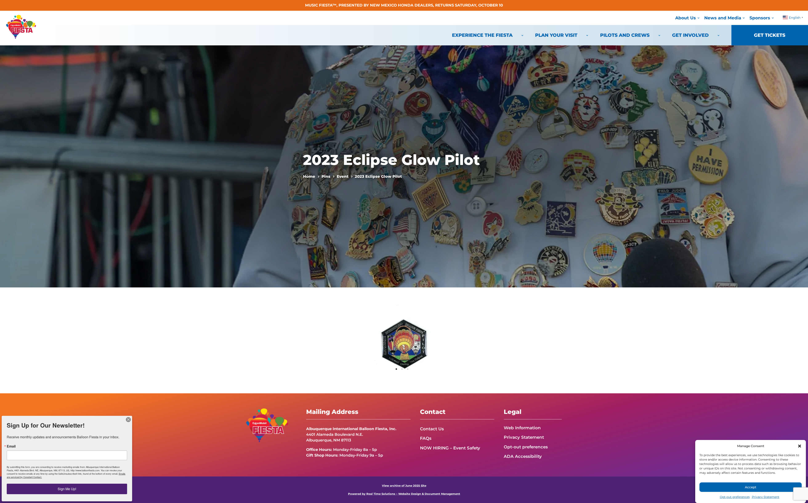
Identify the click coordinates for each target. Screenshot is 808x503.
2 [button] (402, 369)
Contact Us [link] (432, 428)
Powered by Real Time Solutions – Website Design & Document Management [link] (404, 493)
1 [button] (396, 369)
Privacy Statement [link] (765, 497)
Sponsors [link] (760, 17)
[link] (21, 37)
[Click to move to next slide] (441, 340)
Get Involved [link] (690, 35)
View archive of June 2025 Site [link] (404, 485)
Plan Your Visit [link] (556, 35)
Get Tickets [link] (769, 35)
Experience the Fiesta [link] (482, 35)
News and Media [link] (722, 17)
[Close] (128, 419)
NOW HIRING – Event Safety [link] (450, 447)
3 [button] (407, 369)
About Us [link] (685, 17)
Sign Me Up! (67, 488)
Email (11, 446)
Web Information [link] (522, 427)
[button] (799, 446)
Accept (750, 487)
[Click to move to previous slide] (366, 340)
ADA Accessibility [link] (523, 456)
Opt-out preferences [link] (735, 497)
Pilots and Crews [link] (625, 35)
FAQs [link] (425, 438)
